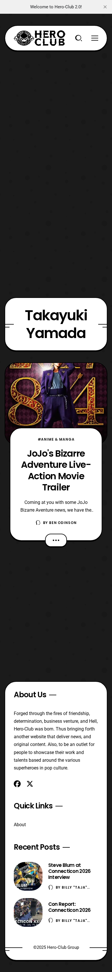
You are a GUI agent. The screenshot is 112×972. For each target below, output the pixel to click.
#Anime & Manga (56, 439)
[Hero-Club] (39, 38)
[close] (105, 6)
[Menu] (94, 38)
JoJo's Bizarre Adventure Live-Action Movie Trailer (56, 470)
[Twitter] (29, 783)
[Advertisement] (56, 107)
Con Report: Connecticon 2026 (69, 907)
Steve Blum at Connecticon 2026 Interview (69, 871)
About (20, 824)
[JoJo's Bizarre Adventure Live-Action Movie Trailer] (56, 403)
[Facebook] (17, 783)
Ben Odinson (62, 522)
